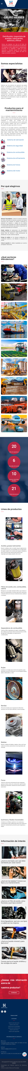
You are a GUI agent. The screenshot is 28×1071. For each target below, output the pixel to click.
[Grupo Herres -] (11, 3)
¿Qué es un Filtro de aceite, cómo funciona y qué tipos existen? (13, 902)
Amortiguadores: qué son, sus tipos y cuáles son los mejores (14, 922)
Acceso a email (14, 1015)
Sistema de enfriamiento (16, 158)
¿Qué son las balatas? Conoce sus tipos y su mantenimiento (13, 882)
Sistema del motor (13, 171)
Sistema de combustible (15, 152)
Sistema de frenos (13, 165)
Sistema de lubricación (15, 140)
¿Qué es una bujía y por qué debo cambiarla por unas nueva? (13, 862)
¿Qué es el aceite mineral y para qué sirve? (12, 942)
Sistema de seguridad (15, 146)
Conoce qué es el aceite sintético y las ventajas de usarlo (13, 962)
